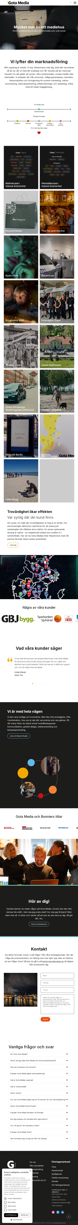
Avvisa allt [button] (25, 1215)
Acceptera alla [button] (11, 1215)
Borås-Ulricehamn (57, 1194)
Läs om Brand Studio (19, 736)
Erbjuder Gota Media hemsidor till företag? (26, 1113)
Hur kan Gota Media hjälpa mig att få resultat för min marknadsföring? (38, 1100)
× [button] (30, 1171)
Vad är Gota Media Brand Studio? (23, 1106)
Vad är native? (15, 1093)
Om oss (33, 1162)
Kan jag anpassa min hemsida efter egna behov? (29, 1119)
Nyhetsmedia (57, 1170)
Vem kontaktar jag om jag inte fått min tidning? (28, 1139)
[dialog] (17, 1196)
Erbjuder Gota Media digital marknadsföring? (27, 1074)
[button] (32, 683)
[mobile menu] (75, 3)
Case (54, 1167)
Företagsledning (36, 1169)
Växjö (65, 1194)
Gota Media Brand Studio (59, 1223)
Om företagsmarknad (60, 1185)
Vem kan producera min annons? (23, 1067)
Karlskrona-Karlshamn (59, 1200)
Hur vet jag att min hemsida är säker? (25, 1126)
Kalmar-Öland (56, 1197)
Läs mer (13, 545)
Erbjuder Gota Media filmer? (21, 1132)
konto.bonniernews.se (53, 961)
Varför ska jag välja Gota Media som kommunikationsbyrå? (33, 1061)
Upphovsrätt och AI (38, 1180)
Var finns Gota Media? (19, 1054)
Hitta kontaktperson (39, 924)
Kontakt (55, 1181)
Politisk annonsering (60, 1178)
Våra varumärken (37, 1166)
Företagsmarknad (61, 1162)
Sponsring (34, 1177)
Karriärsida (34, 1173)
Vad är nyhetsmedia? (18, 1087)
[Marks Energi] (57, 480)
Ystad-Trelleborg (57, 1205)
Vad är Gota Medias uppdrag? (21, 1080)
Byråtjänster (57, 1174)
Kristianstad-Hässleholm (59, 1202)
